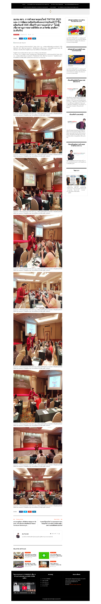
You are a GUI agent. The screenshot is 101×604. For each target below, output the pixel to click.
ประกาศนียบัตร (45, 584)
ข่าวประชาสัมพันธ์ (53, 7)
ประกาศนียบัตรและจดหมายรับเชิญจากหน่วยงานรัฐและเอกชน (68, 7)
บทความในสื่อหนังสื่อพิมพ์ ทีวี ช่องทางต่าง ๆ (72, 4)
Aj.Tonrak (25, 534)
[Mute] (31, 592)
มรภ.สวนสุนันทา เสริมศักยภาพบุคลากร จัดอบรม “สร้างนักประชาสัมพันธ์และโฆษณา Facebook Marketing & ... (24, 523)
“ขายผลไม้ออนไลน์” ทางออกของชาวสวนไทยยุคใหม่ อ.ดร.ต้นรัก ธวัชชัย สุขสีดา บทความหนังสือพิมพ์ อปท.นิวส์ (51, 523)
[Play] (15, 592)
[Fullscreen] (34, 592)
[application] (24, 588)
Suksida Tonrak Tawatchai (75, 584)
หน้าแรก (23, 4)
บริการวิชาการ (16, 34)
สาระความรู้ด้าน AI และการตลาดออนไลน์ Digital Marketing (38, 4)
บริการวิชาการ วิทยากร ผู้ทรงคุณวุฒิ (57, 4)
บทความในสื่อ (45, 580)
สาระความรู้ (44, 585)
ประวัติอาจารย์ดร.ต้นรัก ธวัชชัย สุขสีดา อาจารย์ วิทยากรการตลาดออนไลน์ (35, 7)
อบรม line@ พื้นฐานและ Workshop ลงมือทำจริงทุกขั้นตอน (56, 556)
